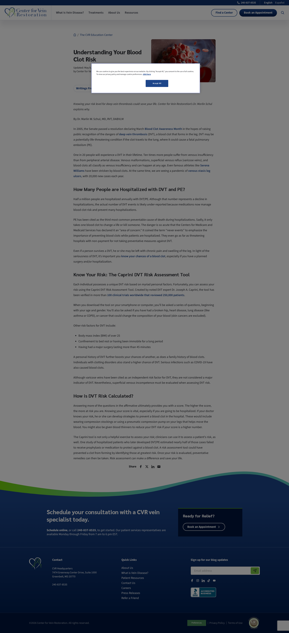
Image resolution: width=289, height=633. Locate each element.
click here (147, 74)
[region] (145, 78)
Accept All (157, 83)
